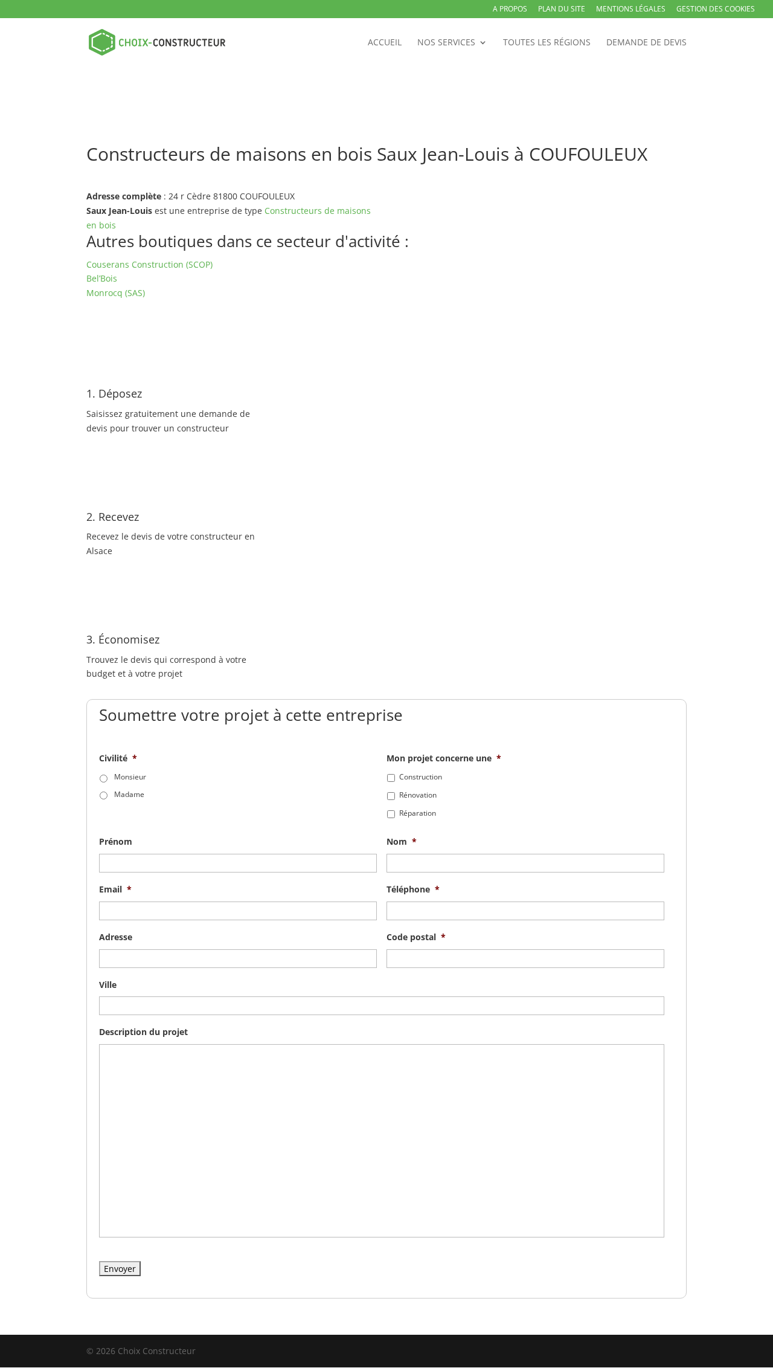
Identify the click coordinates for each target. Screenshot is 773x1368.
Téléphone (413, 889)
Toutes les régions (547, 43)
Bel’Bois (101, 278)
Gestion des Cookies (715, 9)
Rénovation (418, 795)
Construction (420, 777)
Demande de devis (646, 43)
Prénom (115, 841)
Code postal (416, 937)
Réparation (417, 813)
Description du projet (143, 1032)
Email (115, 889)
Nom (401, 841)
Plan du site (561, 9)
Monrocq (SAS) (115, 292)
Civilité (118, 758)
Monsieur (130, 777)
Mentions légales (631, 9)
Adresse (115, 937)
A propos (510, 9)
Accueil (385, 43)
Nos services (446, 43)
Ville (108, 984)
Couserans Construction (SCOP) (149, 264)
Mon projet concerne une (443, 758)
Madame (129, 794)
